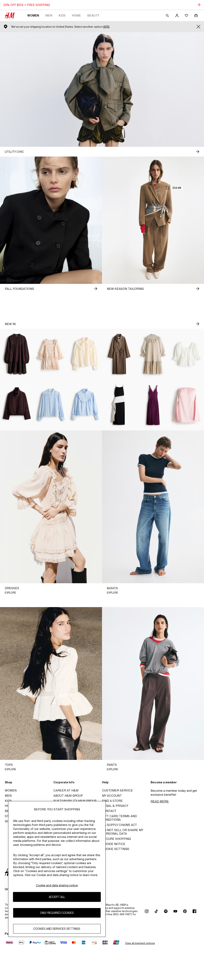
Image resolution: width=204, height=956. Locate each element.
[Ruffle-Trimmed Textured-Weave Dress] (153, 354)
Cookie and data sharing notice (57, 885)
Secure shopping (116, 838)
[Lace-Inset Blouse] (51, 405)
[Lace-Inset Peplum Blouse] (187, 354)
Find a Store (112, 800)
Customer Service (117, 790)
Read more (160, 801)
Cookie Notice (113, 844)
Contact (109, 811)
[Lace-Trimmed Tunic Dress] (17, 354)
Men (48, 15)
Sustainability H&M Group (74, 800)
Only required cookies (57, 912)
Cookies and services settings (56, 928)
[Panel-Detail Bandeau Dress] (187, 405)
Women (33, 15)
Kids (62, 15)
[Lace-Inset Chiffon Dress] (153, 405)
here (106, 26)
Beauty (93, 15)
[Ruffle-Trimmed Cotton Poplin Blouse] (85, 405)
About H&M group (68, 795)
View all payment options (140, 943)
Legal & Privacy (115, 805)
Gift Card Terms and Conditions (119, 817)
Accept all (57, 897)
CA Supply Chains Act (119, 825)
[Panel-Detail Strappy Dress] (119, 405)
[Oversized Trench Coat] (119, 354)
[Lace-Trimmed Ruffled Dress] (51, 354)
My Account (112, 795)
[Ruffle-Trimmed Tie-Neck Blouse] (85, 354)
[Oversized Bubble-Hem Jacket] (17, 405)
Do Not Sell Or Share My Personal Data (122, 831)
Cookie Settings (115, 849)
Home (76, 15)
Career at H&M (65, 790)
